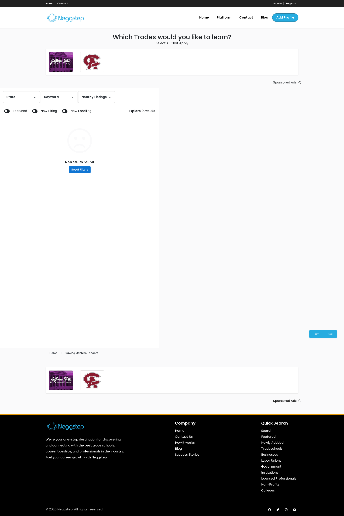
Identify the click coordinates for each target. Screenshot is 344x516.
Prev (316, 333)
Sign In (277, 3)
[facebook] (269, 509)
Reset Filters (79, 170)
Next (330, 333)
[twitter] (278, 509)
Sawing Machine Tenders (81, 353)
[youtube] (294, 509)
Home (54, 353)
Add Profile (285, 17)
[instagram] (286, 509)
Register (291, 3)
